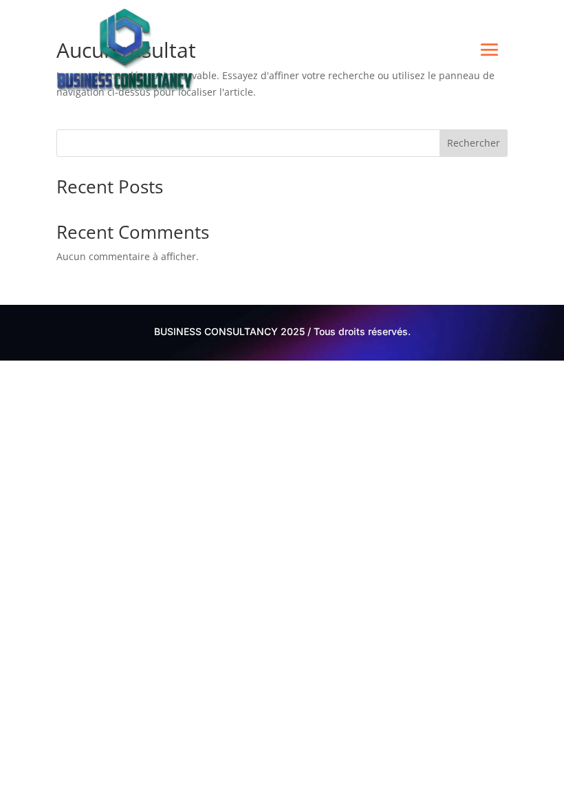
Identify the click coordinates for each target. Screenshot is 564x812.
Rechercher (473, 142)
